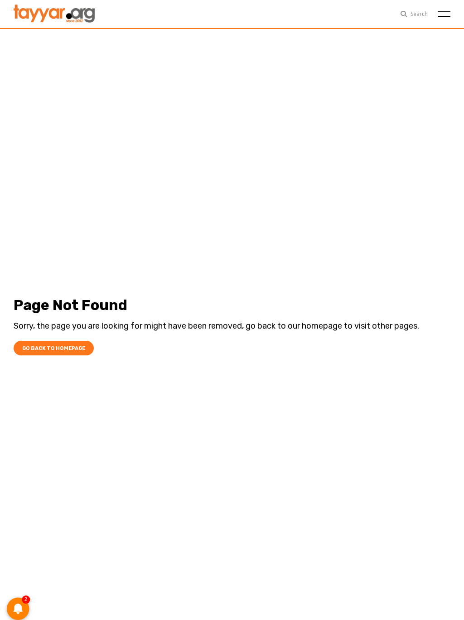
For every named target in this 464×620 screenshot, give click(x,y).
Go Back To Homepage (53, 348)
